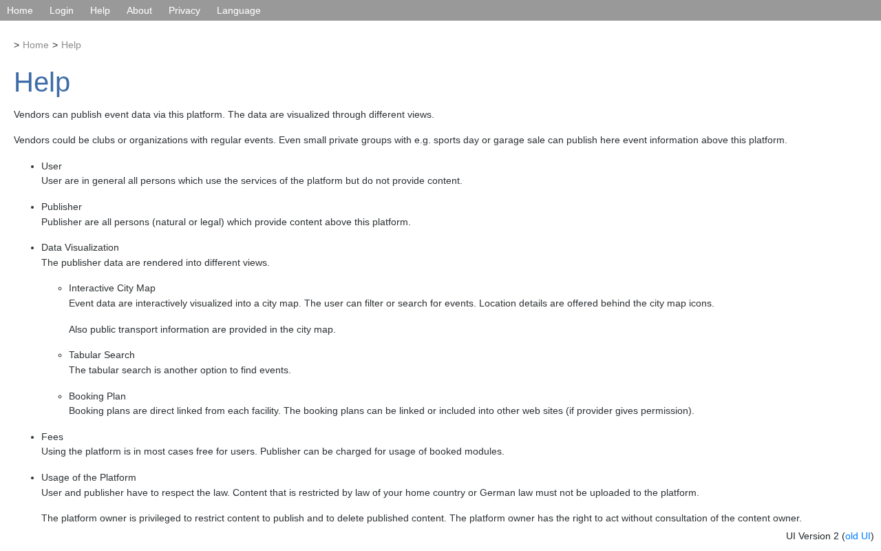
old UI (858, 535)
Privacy (184, 10)
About (139, 10)
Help (100, 10)
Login (62, 10)
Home (20, 10)
